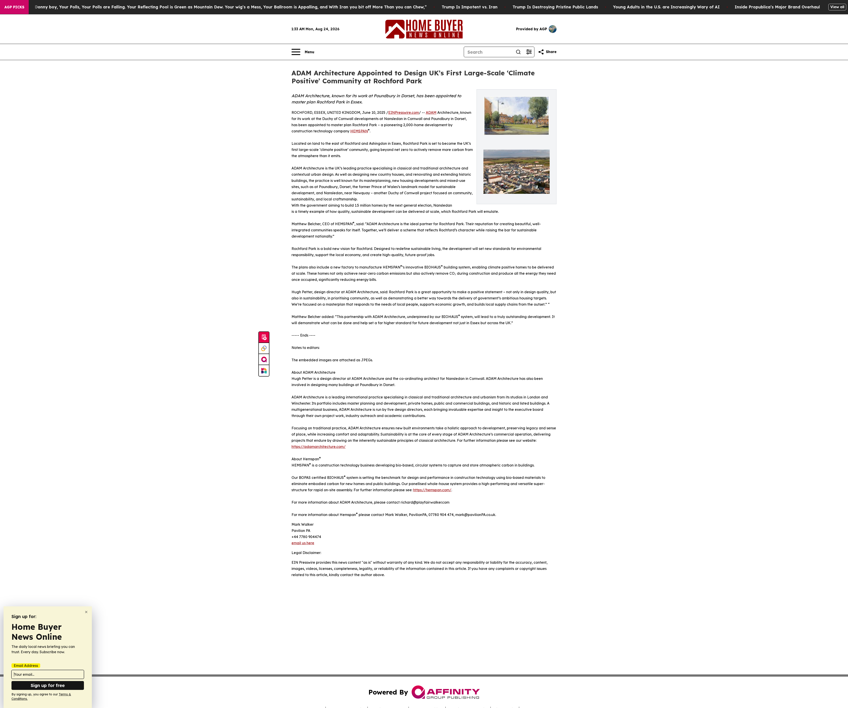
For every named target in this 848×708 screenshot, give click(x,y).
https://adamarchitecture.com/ (319, 446)
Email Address (26, 665)
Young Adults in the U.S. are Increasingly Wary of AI (666, 7)
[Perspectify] (264, 348)
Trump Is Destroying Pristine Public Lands (555, 7)
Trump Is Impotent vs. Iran (470, 7)
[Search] (518, 52)
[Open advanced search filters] (529, 52)
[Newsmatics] (264, 370)
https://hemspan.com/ (432, 490)
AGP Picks (14, 7)
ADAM (431, 112)
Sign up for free (48, 685)
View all (837, 7)
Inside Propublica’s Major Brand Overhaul (777, 7)
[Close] (86, 612)
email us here (303, 543)
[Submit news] (264, 337)
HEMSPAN (359, 131)
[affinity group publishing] (264, 359)
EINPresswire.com (403, 112)
